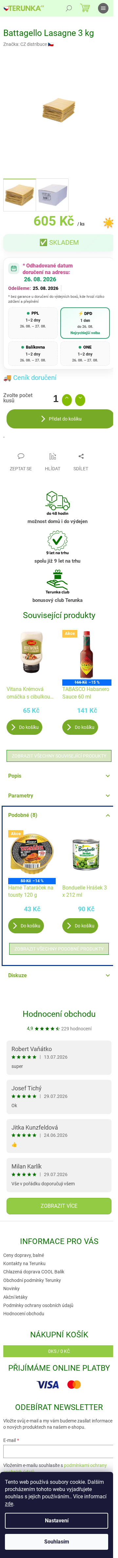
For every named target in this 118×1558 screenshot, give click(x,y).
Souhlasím (56, 1542)
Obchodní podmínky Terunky (32, 1280)
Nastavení (57, 1520)
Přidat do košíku (65, 418)
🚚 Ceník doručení (29, 378)
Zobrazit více (59, 1206)
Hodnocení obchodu (59, 1014)
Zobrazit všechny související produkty (59, 756)
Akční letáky (15, 1297)
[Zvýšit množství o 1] (67, 400)
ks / (59, 1351)
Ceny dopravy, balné (23, 1255)
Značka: (28, 44)
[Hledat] (68, 8)
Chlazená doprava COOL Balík (33, 1271)
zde (9, 1504)
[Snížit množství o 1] (80, 400)
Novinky (11, 1288)
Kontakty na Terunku (24, 1263)
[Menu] (103, 8)
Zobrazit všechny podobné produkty (59, 948)
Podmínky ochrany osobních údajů (38, 1305)
